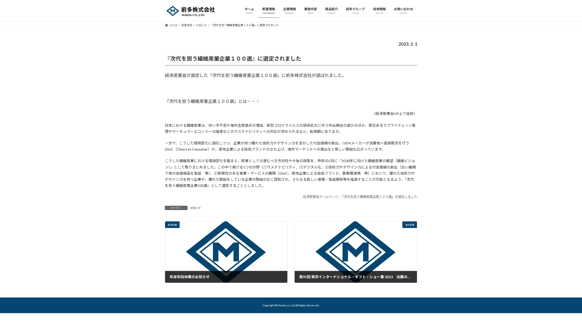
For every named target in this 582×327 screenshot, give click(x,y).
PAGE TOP (565, 313)
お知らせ (195, 208)
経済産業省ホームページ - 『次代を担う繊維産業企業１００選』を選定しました (360, 196)
